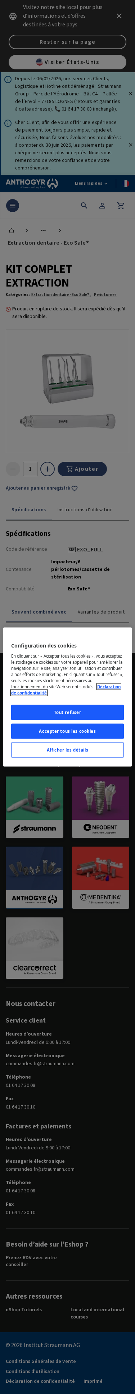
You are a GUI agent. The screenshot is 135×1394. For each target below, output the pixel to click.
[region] (67, 697)
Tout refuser (67, 712)
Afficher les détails (67, 749)
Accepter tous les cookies (67, 731)
